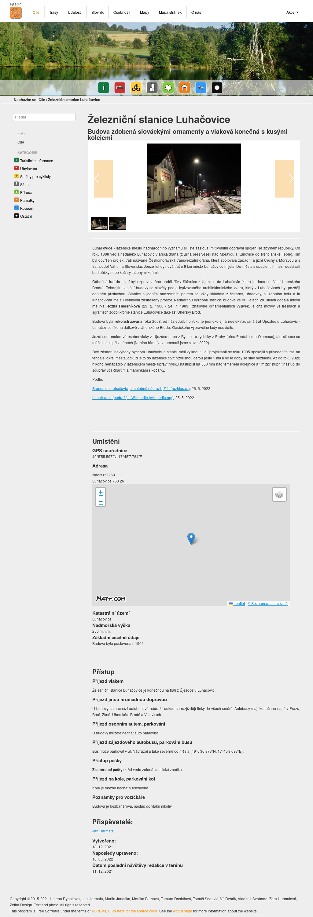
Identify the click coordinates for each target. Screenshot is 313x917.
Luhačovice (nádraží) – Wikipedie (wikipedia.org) (133, 397)
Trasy (53, 12)
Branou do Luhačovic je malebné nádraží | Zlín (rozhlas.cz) (141, 388)
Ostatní (26, 216)
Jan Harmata (103, 830)
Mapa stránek (170, 12)
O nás (196, 12)
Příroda (26, 192)
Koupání (27, 208)
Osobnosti (121, 12)
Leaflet (239, 603)
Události (75, 12)
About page (182, 910)
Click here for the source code (132, 910)
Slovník (97, 12)
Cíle (36, 12)
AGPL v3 (98, 910)
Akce (291, 12)
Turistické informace (36, 160)
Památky (27, 200)
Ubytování (28, 168)
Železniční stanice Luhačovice (74, 99)
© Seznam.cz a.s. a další (268, 603)
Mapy (144, 12)
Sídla (24, 184)
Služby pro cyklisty (35, 176)
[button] (191, 539)
